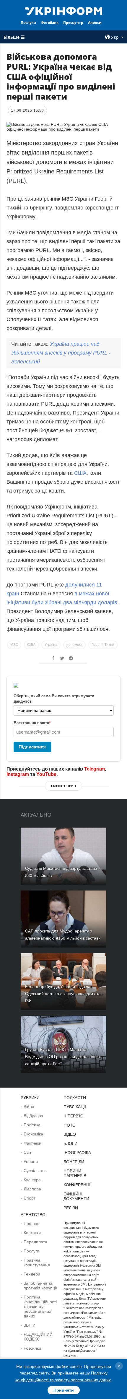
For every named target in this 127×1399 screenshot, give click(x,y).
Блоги (70, 1143)
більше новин (63, 786)
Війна (29, 1106)
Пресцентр (73, 22)
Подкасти (75, 1097)
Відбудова (33, 1115)
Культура (32, 1179)
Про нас (31, 1223)
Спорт (29, 1198)
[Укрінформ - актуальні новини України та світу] (63, 10)
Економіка (33, 1134)
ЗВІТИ (29, 1325)
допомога (74, 645)
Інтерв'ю (73, 1116)
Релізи (71, 1207)
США (80, 473)
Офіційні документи (76, 1196)
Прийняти (63, 1390)
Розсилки (32, 1348)
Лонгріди (74, 1161)
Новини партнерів (75, 1173)
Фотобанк (49, 22)
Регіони (31, 1161)
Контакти (32, 1232)
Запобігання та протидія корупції (40, 1285)
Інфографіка (77, 1152)
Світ (27, 1152)
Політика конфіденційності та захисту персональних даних (40, 1306)
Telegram (94, 768)
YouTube (46, 774)
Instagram (17, 774)
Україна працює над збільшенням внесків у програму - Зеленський (60, 353)
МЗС (14, 645)
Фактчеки (32, 1143)
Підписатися (32, 746)
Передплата (35, 1241)
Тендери (32, 1274)
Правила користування (37, 1262)
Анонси (95, 22)
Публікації (75, 1106)
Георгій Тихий (103, 645)
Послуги (28, 22)
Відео (70, 1134)
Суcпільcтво (35, 1170)
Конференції (78, 1184)
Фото (70, 1125)
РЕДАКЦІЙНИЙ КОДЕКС (38, 1336)
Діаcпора (32, 1189)
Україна (51, 645)
